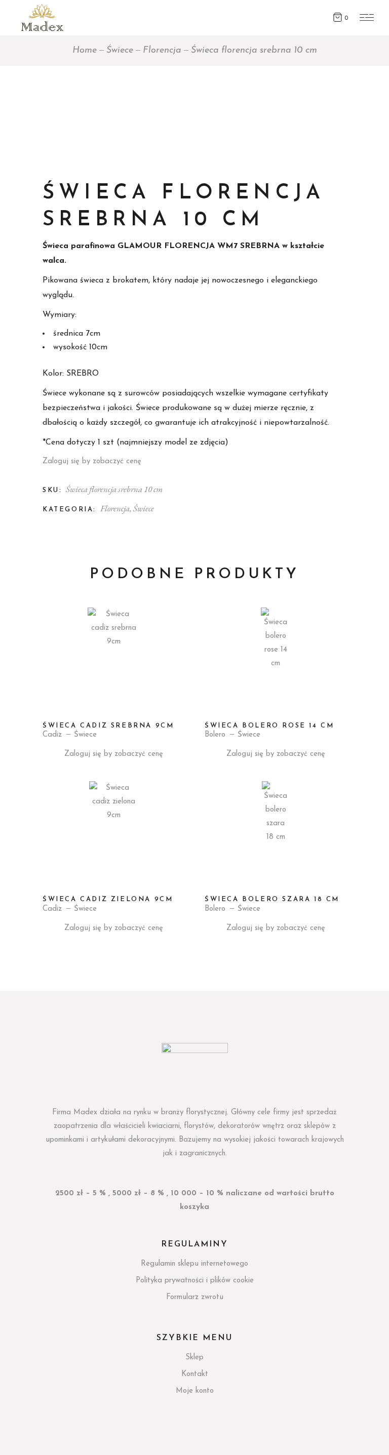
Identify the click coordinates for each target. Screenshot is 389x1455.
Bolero (215, 735)
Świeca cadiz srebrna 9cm (108, 725)
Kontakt (194, 1374)
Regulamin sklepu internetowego (194, 1264)
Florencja (115, 508)
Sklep (194, 1357)
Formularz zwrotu (194, 1297)
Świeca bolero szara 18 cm (272, 899)
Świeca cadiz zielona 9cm (108, 899)
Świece (143, 508)
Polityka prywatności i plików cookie (195, 1280)
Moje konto (195, 1391)
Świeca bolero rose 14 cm (269, 725)
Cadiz (52, 735)
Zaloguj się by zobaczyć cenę (92, 461)
